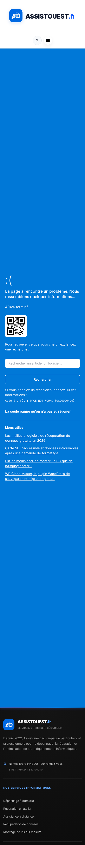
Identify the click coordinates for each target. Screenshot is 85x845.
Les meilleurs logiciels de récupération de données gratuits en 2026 (37, 438)
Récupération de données (21, 824)
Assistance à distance (18, 816)
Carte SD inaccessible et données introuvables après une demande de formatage (41, 450)
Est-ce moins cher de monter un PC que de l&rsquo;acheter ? (39, 463)
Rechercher (43, 379)
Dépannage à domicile (18, 801)
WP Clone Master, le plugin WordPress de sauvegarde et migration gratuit (37, 476)
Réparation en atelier (17, 809)
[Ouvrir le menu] (48, 40)
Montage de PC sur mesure (22, 832)
